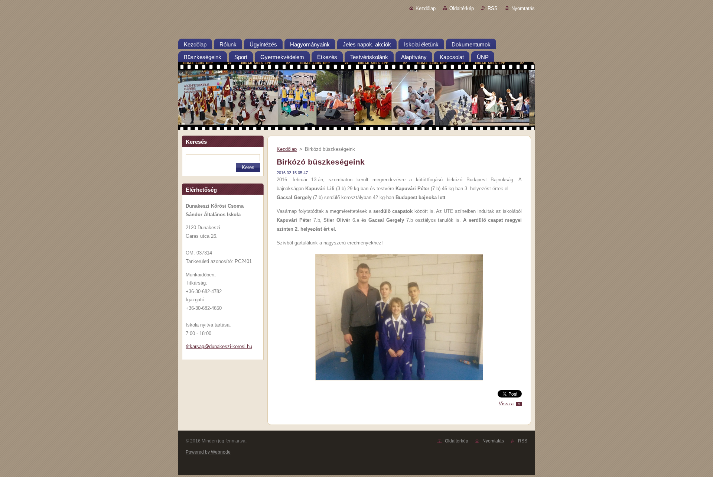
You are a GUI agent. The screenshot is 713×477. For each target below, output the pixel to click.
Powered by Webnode (208, 452)
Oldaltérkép (461, 8)
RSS (493, 8)
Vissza (506, 403)
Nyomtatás (523, 8)
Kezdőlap (426, 8)
